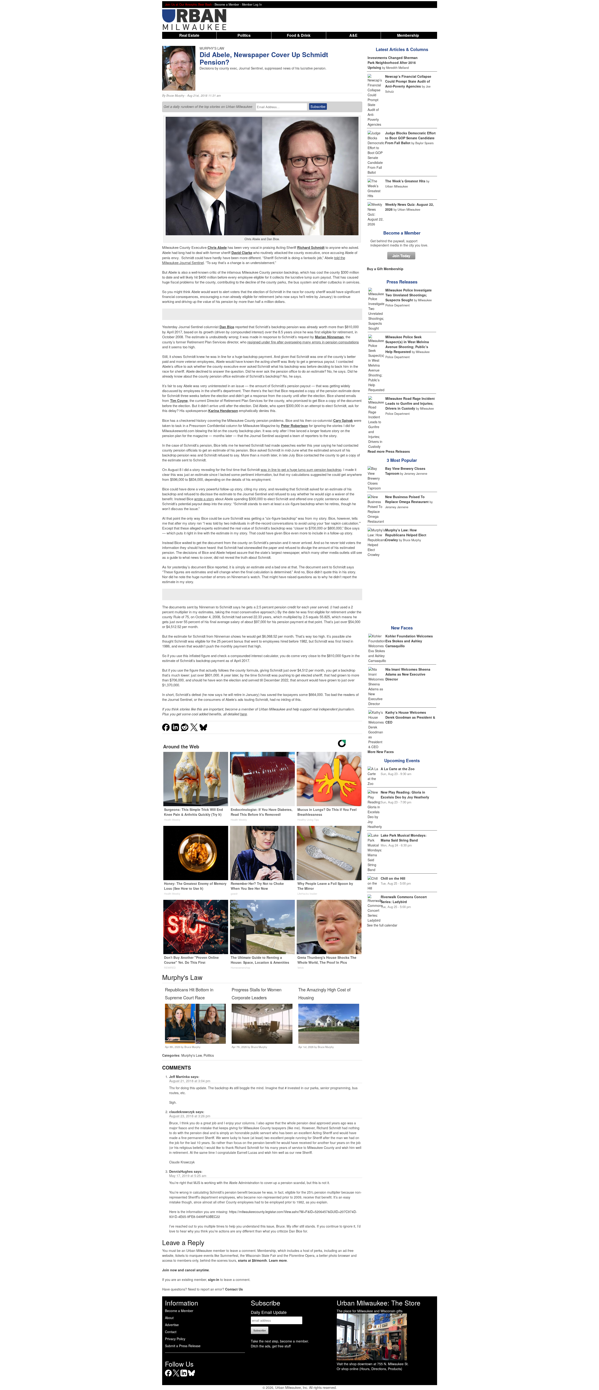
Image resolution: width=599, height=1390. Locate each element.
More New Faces (381, 751)
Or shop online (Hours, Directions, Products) (369, 1368)
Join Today (401, 255)
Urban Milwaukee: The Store (378, 1302)
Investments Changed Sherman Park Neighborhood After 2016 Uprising (393, 62)
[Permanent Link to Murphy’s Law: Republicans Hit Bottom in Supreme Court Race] (195, 1042)
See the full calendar (382, 925)
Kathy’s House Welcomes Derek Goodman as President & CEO (410, 717)
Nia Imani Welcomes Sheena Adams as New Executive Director (407, 674)
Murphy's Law (191, 1055)
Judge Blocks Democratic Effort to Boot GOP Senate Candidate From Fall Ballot (410, 138)
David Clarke (241, 252)
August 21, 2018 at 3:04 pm (189, 1080)
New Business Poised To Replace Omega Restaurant (407, 499)
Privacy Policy (175, 1338)
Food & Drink (298, 35)
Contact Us (234, 1289)
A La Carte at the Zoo (398, 768)
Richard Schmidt (311, 247)
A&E (353, 35)
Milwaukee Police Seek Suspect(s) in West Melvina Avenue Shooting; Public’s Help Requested (407, 344)
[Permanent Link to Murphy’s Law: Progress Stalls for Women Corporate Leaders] (262, 1042)
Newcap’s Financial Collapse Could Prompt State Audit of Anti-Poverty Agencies (408, 81)
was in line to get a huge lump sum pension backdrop (301, 469)
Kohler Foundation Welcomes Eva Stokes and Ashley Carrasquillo (409, 641)
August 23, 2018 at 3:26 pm (189, 1116)
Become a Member (401, 233)
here (243, 713)
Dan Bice (226, 326)
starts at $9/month (252, 1260)
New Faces (402, 628)
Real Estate (189, 35)
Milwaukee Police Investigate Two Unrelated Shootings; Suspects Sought (408, 295)
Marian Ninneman (329, 336)
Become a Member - (228, 4)
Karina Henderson (223, 410)
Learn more (278, 1260)
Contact (170, 1331)
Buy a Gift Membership (385, 268)
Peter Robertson (294, 425)
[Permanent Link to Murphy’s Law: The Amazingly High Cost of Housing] (328, 1042)
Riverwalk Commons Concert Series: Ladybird (404, 899)
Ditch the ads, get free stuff (271, 1346)
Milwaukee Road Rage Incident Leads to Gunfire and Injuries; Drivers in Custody (410, 403)
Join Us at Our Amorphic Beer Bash (188, 4)
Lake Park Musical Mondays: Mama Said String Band (404, 837)
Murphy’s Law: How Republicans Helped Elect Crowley (405, 535)
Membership (408, 35)
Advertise (172, 1324)
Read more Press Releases (389, 451)
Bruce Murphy (175, 95)
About (169, 1317)
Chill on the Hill (393, 878)
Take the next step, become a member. (280, 1341)
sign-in (213, 1279)
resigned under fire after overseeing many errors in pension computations (303, 341)
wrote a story (204, 498)
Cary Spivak (343, 420)
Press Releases (402, 282)
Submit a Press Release (183, 1345)
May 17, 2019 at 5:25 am (187, 1175)
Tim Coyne (179, 400)
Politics (244, 35)
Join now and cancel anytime (185, 1270)
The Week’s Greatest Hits (405, 181)
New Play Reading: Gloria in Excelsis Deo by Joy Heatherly (405, 794)
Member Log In (252, 4)
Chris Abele (217, 247)
